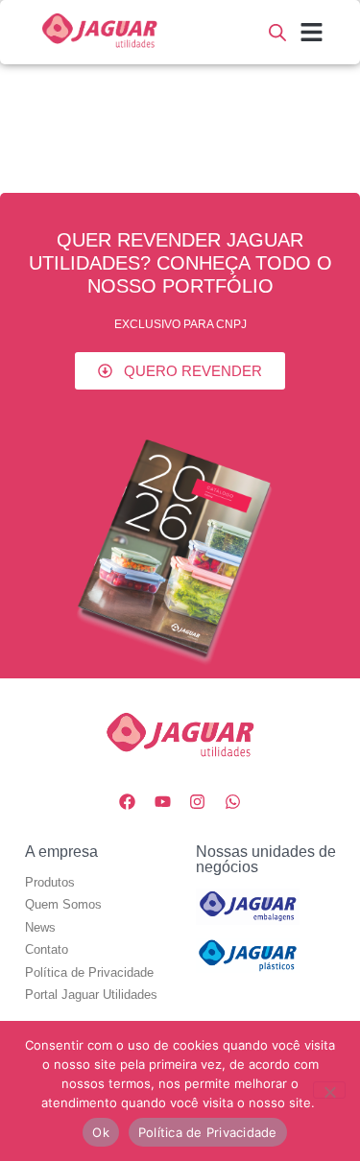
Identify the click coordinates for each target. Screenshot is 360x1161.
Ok (100, 1132)
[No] (329, 1090)
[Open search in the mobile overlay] (277, 32)
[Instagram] (197, 802)
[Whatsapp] (233, 802)
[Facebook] (126, 802)
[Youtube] (162, 802)
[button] (312, 32)
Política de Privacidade (207, 1132)
